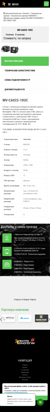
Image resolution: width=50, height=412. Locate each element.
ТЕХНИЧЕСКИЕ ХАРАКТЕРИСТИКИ (20, 70)
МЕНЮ (15, 4)
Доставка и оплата (25, 377)
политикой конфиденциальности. (17, 392)
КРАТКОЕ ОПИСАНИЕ (14, 61)
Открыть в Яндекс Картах (25, 299)
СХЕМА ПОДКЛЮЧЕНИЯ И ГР (17, 80)
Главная (25, 365)
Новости (25, 375)
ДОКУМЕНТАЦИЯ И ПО (15, 89)
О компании (25, 370)
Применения (25, 372)
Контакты (25, 380)
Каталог (24, 367)
